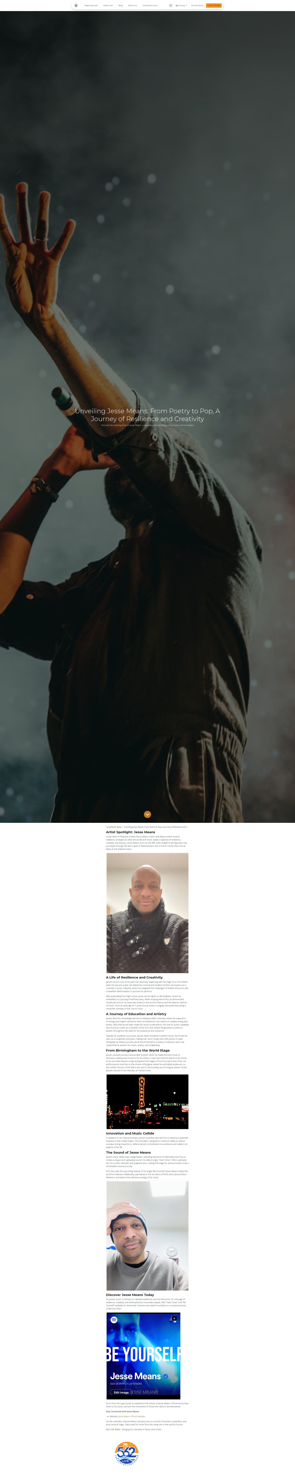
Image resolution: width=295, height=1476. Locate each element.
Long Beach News (114, 827)
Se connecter (197, 5)
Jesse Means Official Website (131, 1416)
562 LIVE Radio (113, 1429)
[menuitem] (91, 5)
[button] (170, 5)
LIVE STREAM (214, 5)
